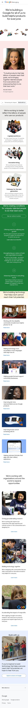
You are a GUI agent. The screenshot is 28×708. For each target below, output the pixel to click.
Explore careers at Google (14, 675)
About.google (5, 700)
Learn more (14, 531)
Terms (9, 703)
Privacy (4, 703)
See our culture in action (14, 216)
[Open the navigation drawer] (2, 2)
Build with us (21, 102)
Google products (15, 700)
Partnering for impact (11, 102)
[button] (25, 34)
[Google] (4, 696)
